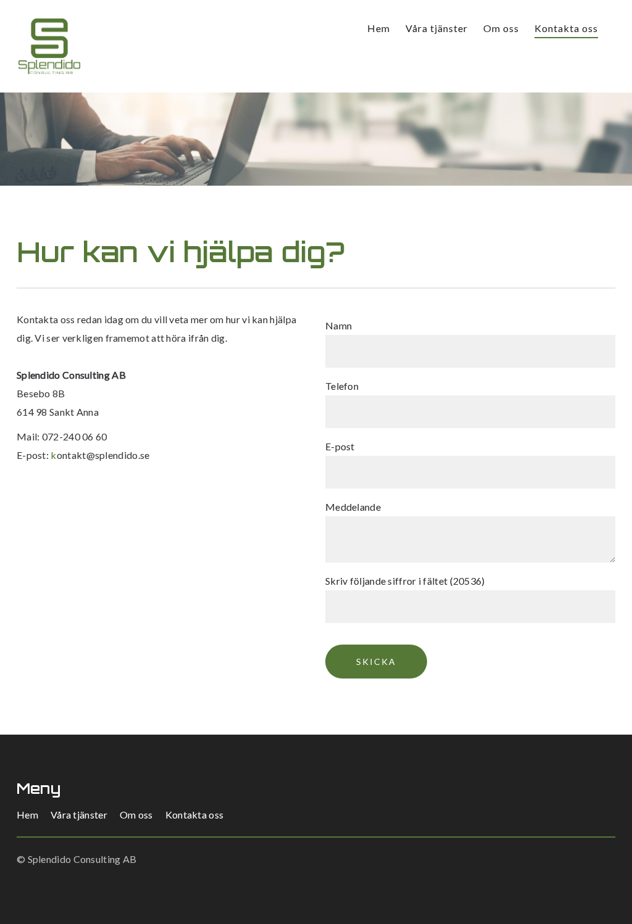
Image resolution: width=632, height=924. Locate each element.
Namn (338, 325)
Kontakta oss (566, 28)
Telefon (342, 386)
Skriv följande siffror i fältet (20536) (405, 581)
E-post (340, 446)
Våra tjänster (436, 28)
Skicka (376, 661)
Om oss (501, 28)
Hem (378, 28)
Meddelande (353, 507)
